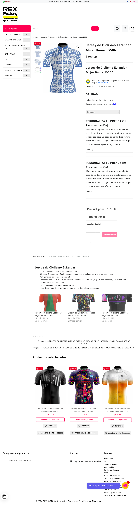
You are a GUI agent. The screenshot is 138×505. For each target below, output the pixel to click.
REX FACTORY (49, 501)
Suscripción (109, 467)
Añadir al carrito (110, 235)
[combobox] (18, 459)
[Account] (125, 28)
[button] (77, 46)
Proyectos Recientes (112, 476)
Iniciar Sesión (109, 459)
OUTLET (8, 59)
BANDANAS (10, 54)
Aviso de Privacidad (112, 481)
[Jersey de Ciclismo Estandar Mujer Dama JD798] (83, 302)
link (114, 104)
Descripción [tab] (38, 257)
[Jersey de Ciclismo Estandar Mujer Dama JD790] (49, 302)
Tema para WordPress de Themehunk (85, 501)
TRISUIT (8, 76)
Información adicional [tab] (58, 257)
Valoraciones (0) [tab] (80, 257)
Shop (106, 462)
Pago (106, 473)
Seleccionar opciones (50, 420)
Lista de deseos (110, 464)
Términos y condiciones (114, 478)
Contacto (107, 484)
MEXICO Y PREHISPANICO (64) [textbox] (19, 460)
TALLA (90, 86)
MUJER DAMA (115, 341)
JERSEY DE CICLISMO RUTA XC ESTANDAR (66, 341)
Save (38, 43)
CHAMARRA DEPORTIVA (15, 40)
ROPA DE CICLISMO (13, 70)
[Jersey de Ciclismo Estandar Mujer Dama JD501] (116, 302)
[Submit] (95, 28)
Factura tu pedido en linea (115, 495)
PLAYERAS (9, 65)
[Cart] (132, 28)
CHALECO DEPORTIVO (14, 34)
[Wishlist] (117, 28)
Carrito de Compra (111, 470)
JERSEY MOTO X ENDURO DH (16, 46)
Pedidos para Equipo (112, 493)
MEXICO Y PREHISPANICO (97, 341)
